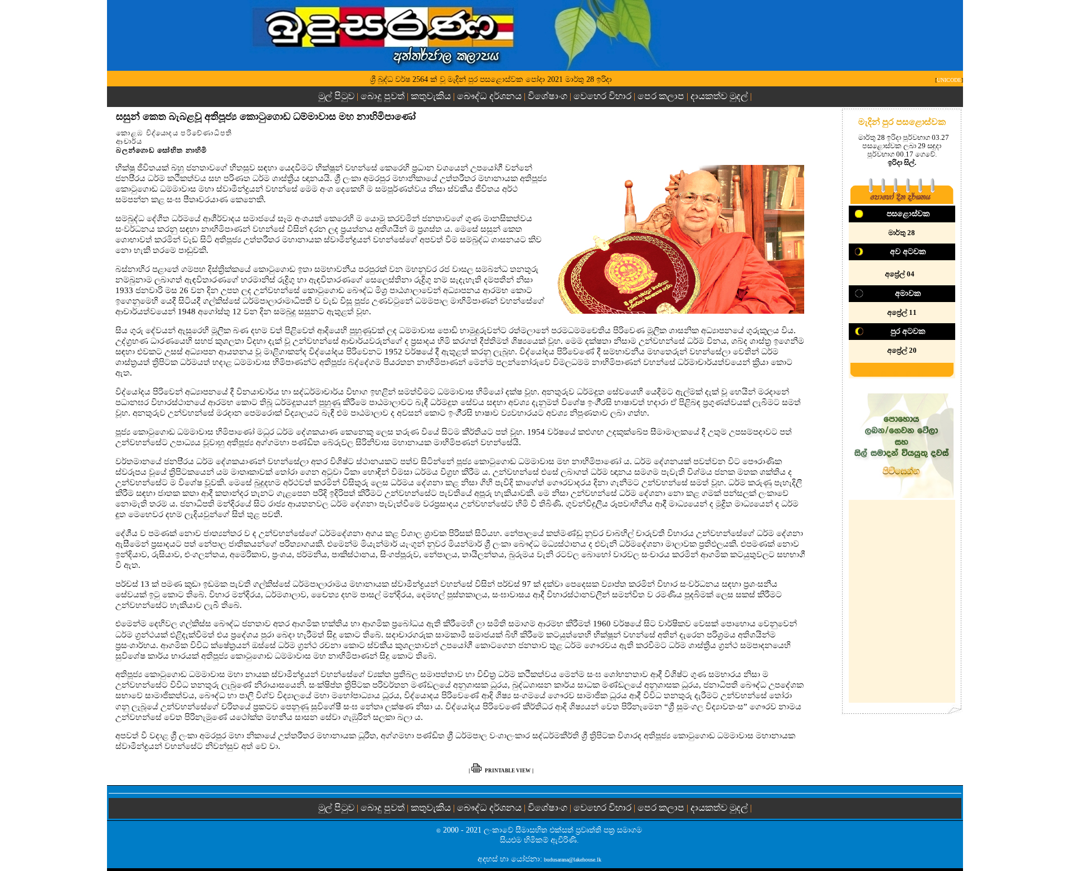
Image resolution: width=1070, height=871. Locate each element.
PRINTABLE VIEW (508, 770)
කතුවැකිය (431, 96)
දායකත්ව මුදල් (719, 96)
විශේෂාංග (547, 96)
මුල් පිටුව (337, 96)
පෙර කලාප (661, 96)
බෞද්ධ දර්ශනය (489, 96)
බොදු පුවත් (383, 96)
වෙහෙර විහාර (602, 96)
